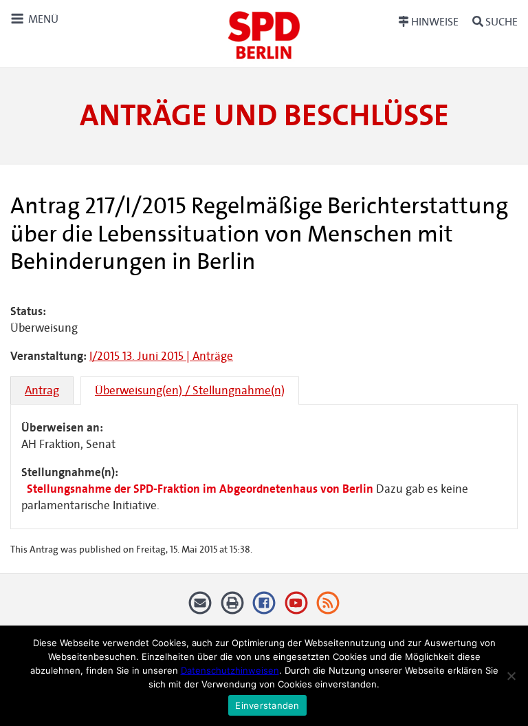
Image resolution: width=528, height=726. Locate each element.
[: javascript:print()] (232, 608)
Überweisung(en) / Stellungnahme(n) (190, 390)
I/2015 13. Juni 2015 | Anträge (161, 356)
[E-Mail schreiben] (200, 608)
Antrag (42, 390)
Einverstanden (267, 705)
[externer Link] (264, 608)
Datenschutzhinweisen (230, 670)
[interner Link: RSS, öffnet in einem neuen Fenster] (328, 608)
